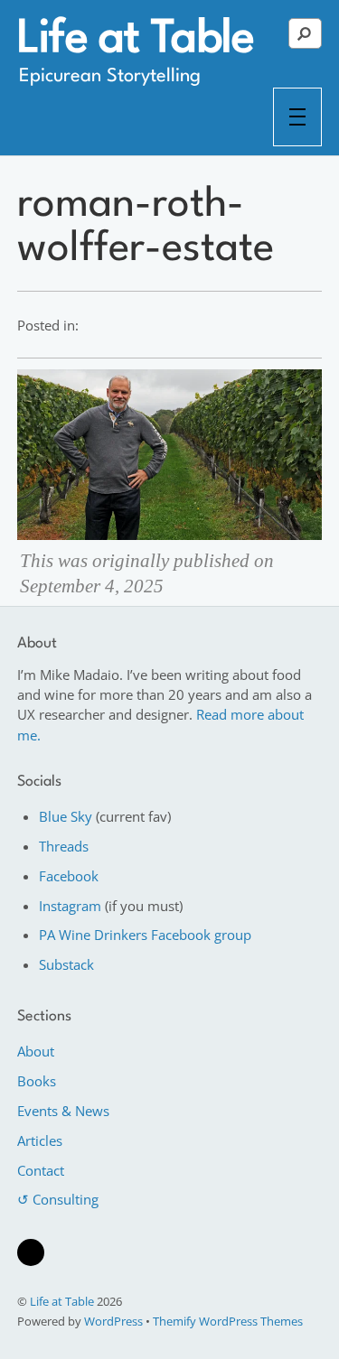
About (35, 1051)
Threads (64, 846)
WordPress (113, 1321)
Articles (39, 1140)
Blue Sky (65, 816)
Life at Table (62, 1301)
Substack (66, 964)
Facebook (69, 876)
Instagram (70, 906)
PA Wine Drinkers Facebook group (145, 935)
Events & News (63, 1111)
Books (36, 1081)
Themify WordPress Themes (228, 1321)
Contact (40, 1170)
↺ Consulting (58, 1199)
